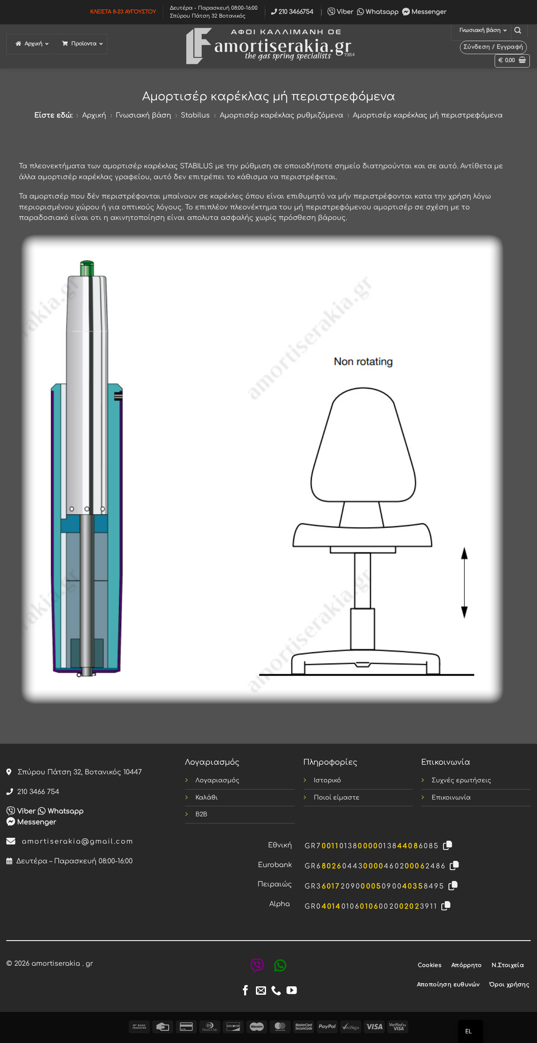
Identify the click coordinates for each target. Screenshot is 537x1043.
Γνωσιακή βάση (143, 115)
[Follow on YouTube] (292, 991)
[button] (517, 30)
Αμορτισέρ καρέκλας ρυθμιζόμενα (281, 115)
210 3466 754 (36, 792)
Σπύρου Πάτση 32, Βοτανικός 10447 (76, 772)
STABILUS (196, 166)
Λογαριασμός (218, 780)
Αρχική (94, 115)
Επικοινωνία (451, 797)
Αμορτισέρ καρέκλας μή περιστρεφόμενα (428, 115)
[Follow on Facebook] (245, 991)
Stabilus (195, 115)
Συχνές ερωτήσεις (461, 780)
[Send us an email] (261, 991)
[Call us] (276, 991)
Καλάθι (207, 797)
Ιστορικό (327, 780)
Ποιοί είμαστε (337, 797)
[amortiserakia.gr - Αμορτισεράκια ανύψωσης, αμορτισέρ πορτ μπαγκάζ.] (268, 46)
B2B (201, 814)
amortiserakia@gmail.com (74, 841)
